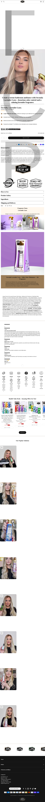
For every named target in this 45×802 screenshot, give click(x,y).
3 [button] (5, 363)
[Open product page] (7, 407)
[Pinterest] (9, 205)
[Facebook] (5, 205)
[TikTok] (33, 788)
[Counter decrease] (2, 138)
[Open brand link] (4, 749)
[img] (7, 328)
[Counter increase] (6, 138)
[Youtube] (35, 788)
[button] (1, 1)
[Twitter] (7, 205)
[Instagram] (28, 788)
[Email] (11, 205)
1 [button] (4, 363)
